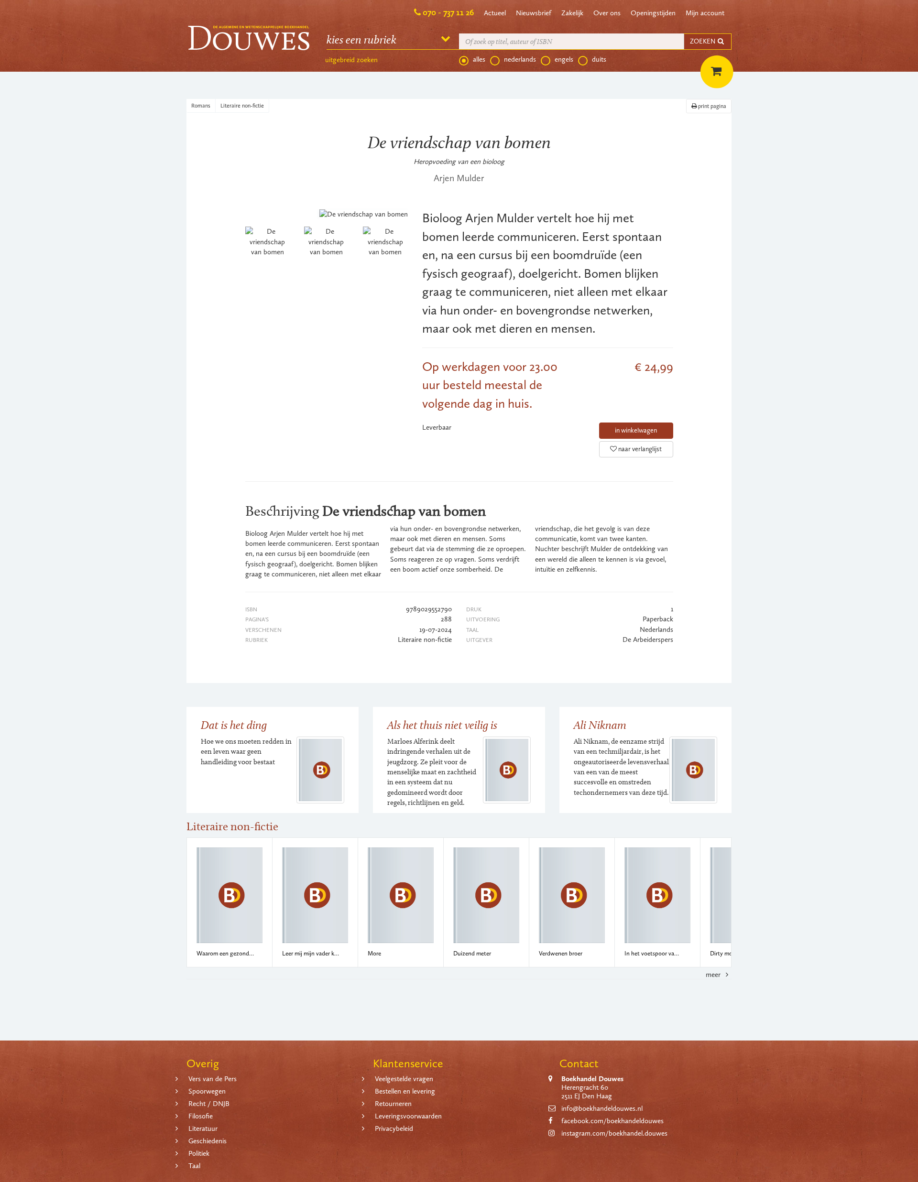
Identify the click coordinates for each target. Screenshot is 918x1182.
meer (714, 974)
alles (479, 59)
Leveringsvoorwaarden (408, 1116)
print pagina (711, 106)
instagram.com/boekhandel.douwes (614, 1133)
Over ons (607, 13)
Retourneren (393, 1103)
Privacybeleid (394, 1128)
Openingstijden (653, 13)
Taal (194, 1165)
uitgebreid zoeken (351, 59)
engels (564, 59)
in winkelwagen (636, 430)
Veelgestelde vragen (404, 1078)
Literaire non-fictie (242, 105)
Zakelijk (572, 13)
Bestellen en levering (405, 1091)
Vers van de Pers (212, 1078)
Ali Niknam (600, 725)
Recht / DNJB (209, 1103)
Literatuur (203, 1128)
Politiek (198, 1153)
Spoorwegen (207, 1091)
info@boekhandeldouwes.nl (602, 1108)
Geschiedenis (207, 1141)
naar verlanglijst (639, 449)
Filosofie (200, 1116)
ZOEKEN (703, 41)
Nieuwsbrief (533, 13)
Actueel (495, 13)
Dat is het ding (234, 725)
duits (599, 59)
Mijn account (705, 13)
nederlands (520, 59)
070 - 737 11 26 (448, 12)
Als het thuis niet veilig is (442, 725)
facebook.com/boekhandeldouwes (612, 1121)
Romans (200, 105)
